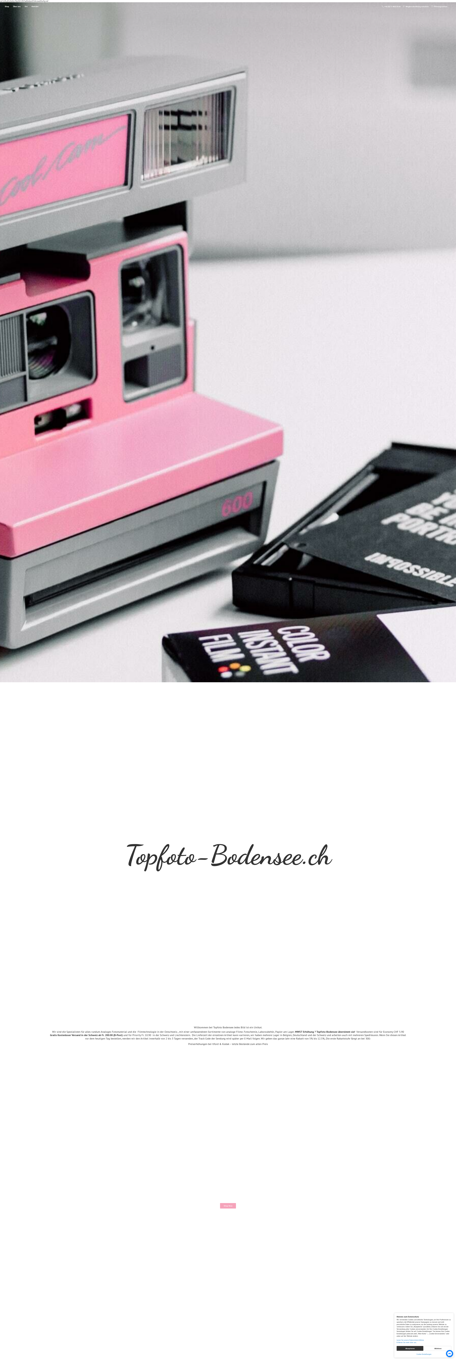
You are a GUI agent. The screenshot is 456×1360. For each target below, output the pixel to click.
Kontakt (35, 6)
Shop (7, 6)
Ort (26, 6)
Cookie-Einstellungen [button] (423, 1354)
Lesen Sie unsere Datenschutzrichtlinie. (410, 1340)
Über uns (17, 6)
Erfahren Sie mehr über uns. (407, 1342)
